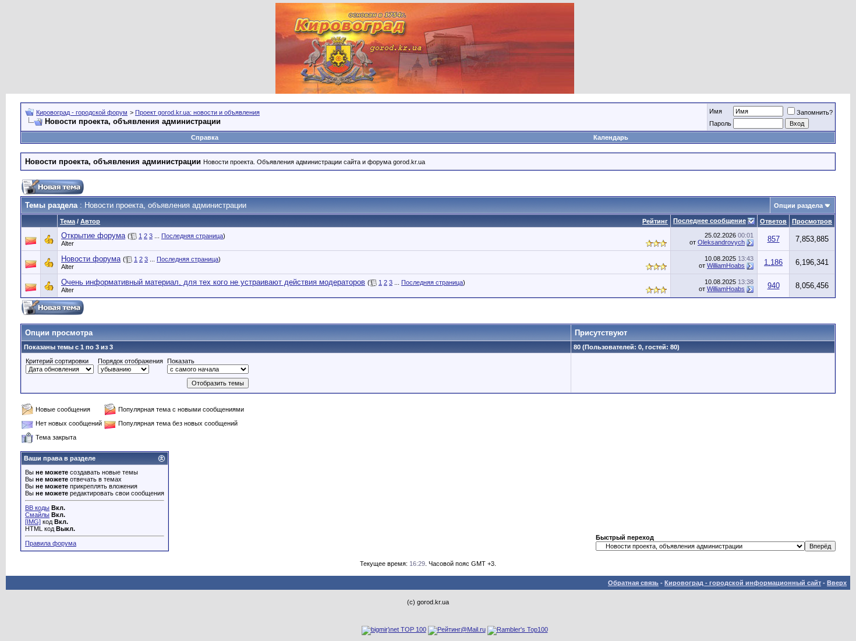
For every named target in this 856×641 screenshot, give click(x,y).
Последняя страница (192, 235)
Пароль (720, 123)
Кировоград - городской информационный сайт (742, 582)
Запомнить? (815, 112)
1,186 (773, 262)
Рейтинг (655, 221)
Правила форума (50, 543)
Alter (67, 243)
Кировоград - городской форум (82, 112)
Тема (67, 221)
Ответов (773, 221)
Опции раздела (798, 205)
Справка (204, 137)
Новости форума (91, 258)
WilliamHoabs (726, 265)
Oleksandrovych (721, 242)
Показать (180, 360)
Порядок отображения (130, 360)
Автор (90, 221)
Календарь (610, 137)
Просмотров (812, 221)
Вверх (837, 582)
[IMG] (33, 521)
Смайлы (37, 514)
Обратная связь (633, 582)
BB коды (37, 507)
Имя (715, 111)
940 (773, 285)
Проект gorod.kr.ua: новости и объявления (197, 112)
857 (773, 239)
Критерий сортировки (57, 360)
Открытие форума (93, 235)
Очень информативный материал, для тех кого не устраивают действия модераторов (213, 282)
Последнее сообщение (709, 220)
